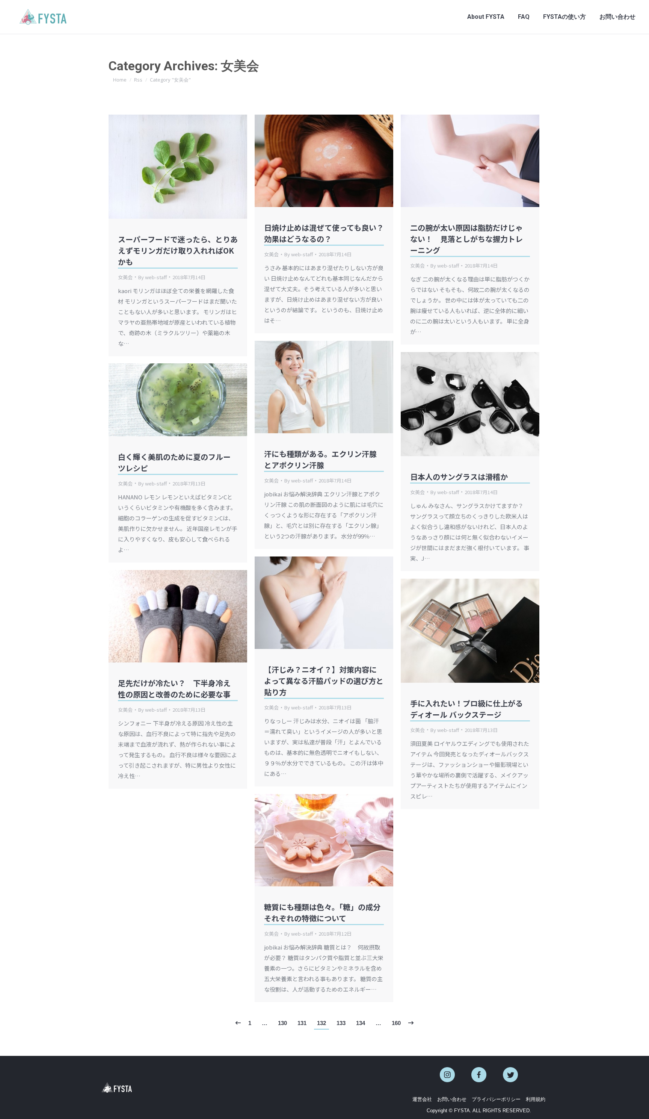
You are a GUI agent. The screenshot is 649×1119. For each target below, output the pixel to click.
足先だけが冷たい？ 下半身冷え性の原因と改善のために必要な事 (174, 688)
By (152, 277)
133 (341, 1023)
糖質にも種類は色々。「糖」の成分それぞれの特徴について (322, 912)
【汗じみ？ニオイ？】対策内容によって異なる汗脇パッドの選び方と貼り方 (323, 680)
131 (301, 1023)
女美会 (125, 277)
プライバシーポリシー (496, 1099)
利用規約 (535, 1099)
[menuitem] (486, 17)
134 (360, 1023)
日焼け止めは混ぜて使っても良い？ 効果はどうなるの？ (327, 233)
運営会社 (422, 1099)
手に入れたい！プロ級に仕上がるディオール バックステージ (466, 709)
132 (321, 1023)
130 (282, 1023)
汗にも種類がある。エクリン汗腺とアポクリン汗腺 (320, 459)
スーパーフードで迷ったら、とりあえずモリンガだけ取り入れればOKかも (178, 250)
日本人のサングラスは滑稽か (459, 476)
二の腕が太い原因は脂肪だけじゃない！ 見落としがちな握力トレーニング (466, 239)
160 (396, 1023)
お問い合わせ (451, 1099)
